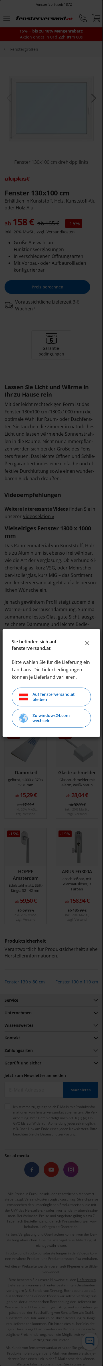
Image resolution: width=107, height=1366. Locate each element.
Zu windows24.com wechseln (51, 718)
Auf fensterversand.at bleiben (54, 697)
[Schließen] (87, 643)
